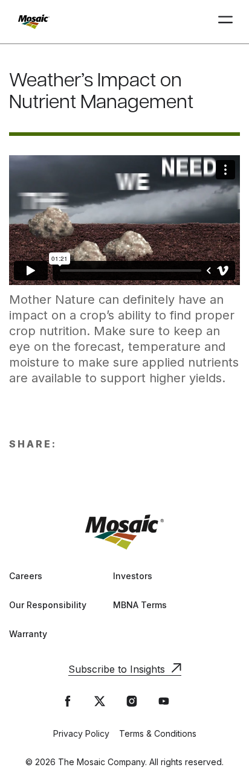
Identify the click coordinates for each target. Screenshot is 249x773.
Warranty (28, 634)
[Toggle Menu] (225, 21)
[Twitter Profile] (99, 701)
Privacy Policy (81, 733)
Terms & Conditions (157, 733)
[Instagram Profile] (131, 701)
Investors (132, 576)
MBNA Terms (140, 605)
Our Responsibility (47, 605)
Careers (25, 576)
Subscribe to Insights (116, 669)
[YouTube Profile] (163, 701)
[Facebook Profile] (67, 701)
